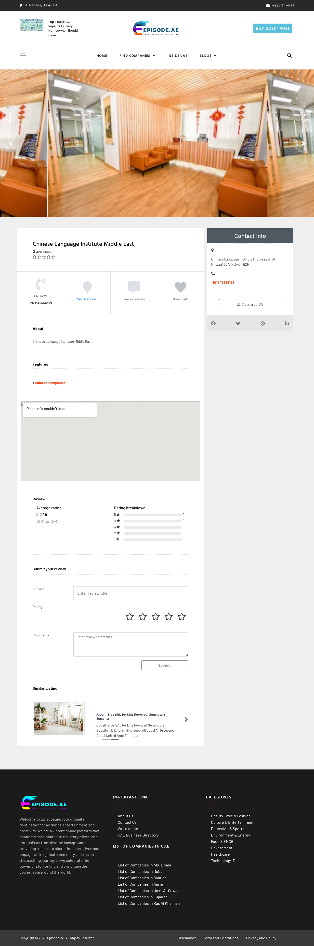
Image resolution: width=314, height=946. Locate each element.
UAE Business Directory (138, 830)
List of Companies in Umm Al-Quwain (149, 886)
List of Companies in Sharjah (142, 873)
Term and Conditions (221, 933)
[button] (289, 55)
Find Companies (134, 55)
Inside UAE (177, 55)
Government (222, 843)
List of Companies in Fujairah (143, 892)
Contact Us (127, 818)
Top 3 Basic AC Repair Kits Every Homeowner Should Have (63, 28)
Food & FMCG (222, 837)
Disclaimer (187, 933)
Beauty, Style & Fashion (231, 811)
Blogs (205, 55)
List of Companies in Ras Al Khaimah (149, 899)
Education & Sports (227, 824)
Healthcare (220, 850)
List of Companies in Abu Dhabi (144, 860)
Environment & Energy (230, 830)
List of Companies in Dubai (140, 867)
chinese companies (50, 383)
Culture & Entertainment (232, 818)
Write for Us (128, 824)
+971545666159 (222, 282)
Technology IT (223, 856)
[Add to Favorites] (180, 290)
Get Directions (87, 299)
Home (102, 55)
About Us (125, 811)
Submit (164, 665)
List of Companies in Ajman (141, 879)
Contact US (252, 304)
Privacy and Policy (261, 933)
